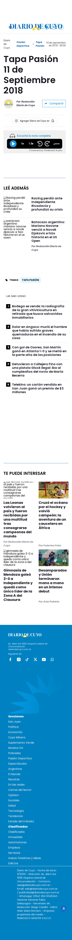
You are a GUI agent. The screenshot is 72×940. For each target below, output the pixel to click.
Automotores (17, 842)
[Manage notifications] (64, 908)
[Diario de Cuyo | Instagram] (46, 27)
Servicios (14, 853)
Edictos (13, 863)
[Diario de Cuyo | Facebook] (39, 27)
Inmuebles (15, 837)
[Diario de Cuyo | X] (54, 27)
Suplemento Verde (21, 743)
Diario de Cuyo (6, 44)
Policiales (14, 753)
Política (13, 727)
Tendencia (15, 816)
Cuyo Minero (16, 737)
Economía (15, 732)
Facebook (10, 659)
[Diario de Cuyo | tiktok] (61, 27)
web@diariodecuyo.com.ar (33, 885)
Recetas (14, 779)
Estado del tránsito (21, 821)
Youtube (44, 659)
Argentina (15, 769)
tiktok (27, 659)
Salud (12, 806)
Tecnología (16, 811)
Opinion (13, 795)
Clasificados (16, 832)
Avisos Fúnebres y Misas (24, 858)
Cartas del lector (20, 790)
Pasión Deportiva (23, 44)
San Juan (14, 722)
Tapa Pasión (30, 280)
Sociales (13, 800)
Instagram (19, 659)
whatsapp (52, 659)
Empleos (14, 848)
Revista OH (15, 748)
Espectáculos (17, 764)
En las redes (16, 785)
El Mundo (14, 774)
